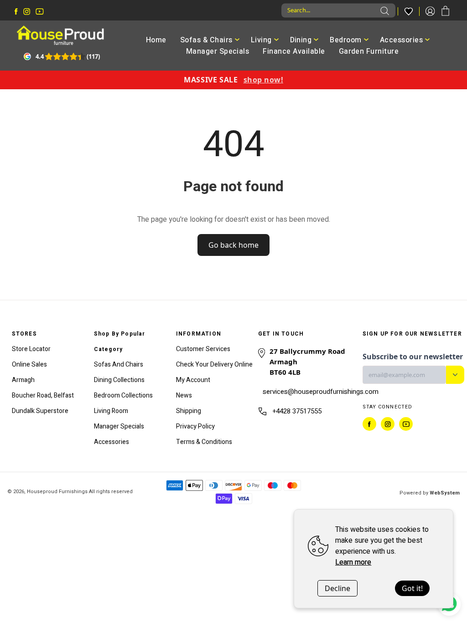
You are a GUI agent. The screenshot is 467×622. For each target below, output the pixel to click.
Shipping (188, 411)
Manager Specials (217, 51)
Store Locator (31, 349)
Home (156, 40)
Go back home (233, 245)
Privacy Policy (195, 426)
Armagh (23, 380)
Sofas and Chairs (118, 364)
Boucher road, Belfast (43, 395)
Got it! (412, 588)
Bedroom (345, 40)
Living (261, 40)
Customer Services (203, 349)
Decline (337, 588)
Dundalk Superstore (40, 411)
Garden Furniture (369, 51)
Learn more (353, 562)
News (184, 395)
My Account (193, 380)
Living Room (111, 411)
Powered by (430, 493)
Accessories (401, 40)
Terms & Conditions (204, 442)
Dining (301, 40)
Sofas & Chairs (206, 40)
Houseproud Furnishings (57, 491)
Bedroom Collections (123, 395)
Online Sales (29, 364)
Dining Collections (119, 380)
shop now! (263, 80)
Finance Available (294, 51)
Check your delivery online (214, 364)
